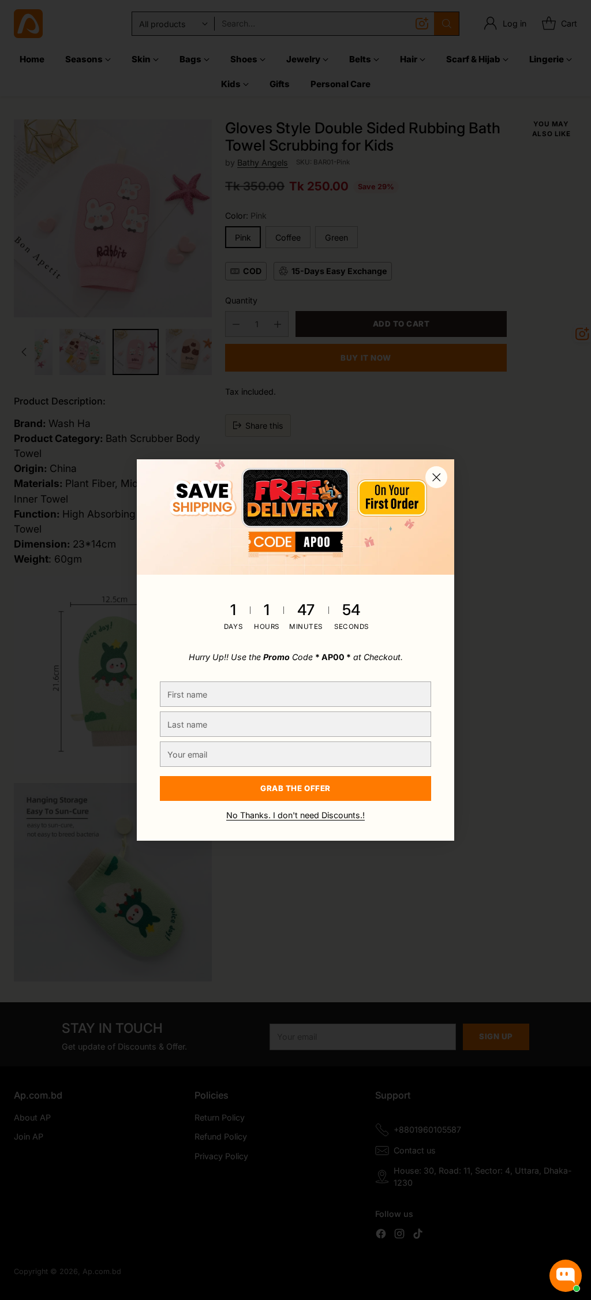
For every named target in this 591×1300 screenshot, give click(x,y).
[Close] (436, 477)
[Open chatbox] (565, 1276)
